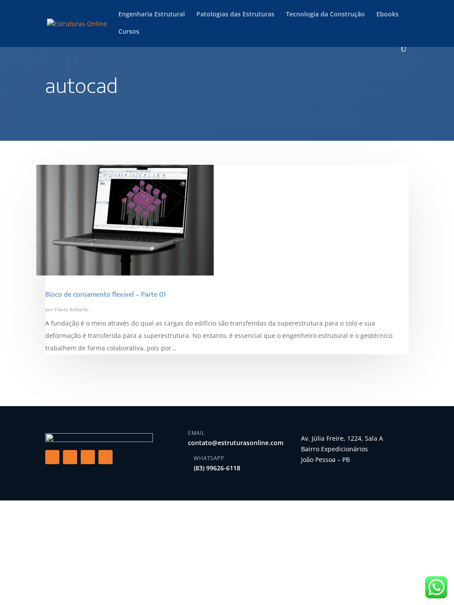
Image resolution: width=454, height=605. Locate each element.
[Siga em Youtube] (88, 457)
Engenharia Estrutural (151, 14)
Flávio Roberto (72, 309)
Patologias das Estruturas (235, 14)
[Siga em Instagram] (70, 457)
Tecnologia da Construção (325, 14)
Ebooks (387, 14)
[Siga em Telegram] (105, 457)
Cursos (128, 31)
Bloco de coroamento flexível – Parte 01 (105, 295)
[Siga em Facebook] (52, 457)
